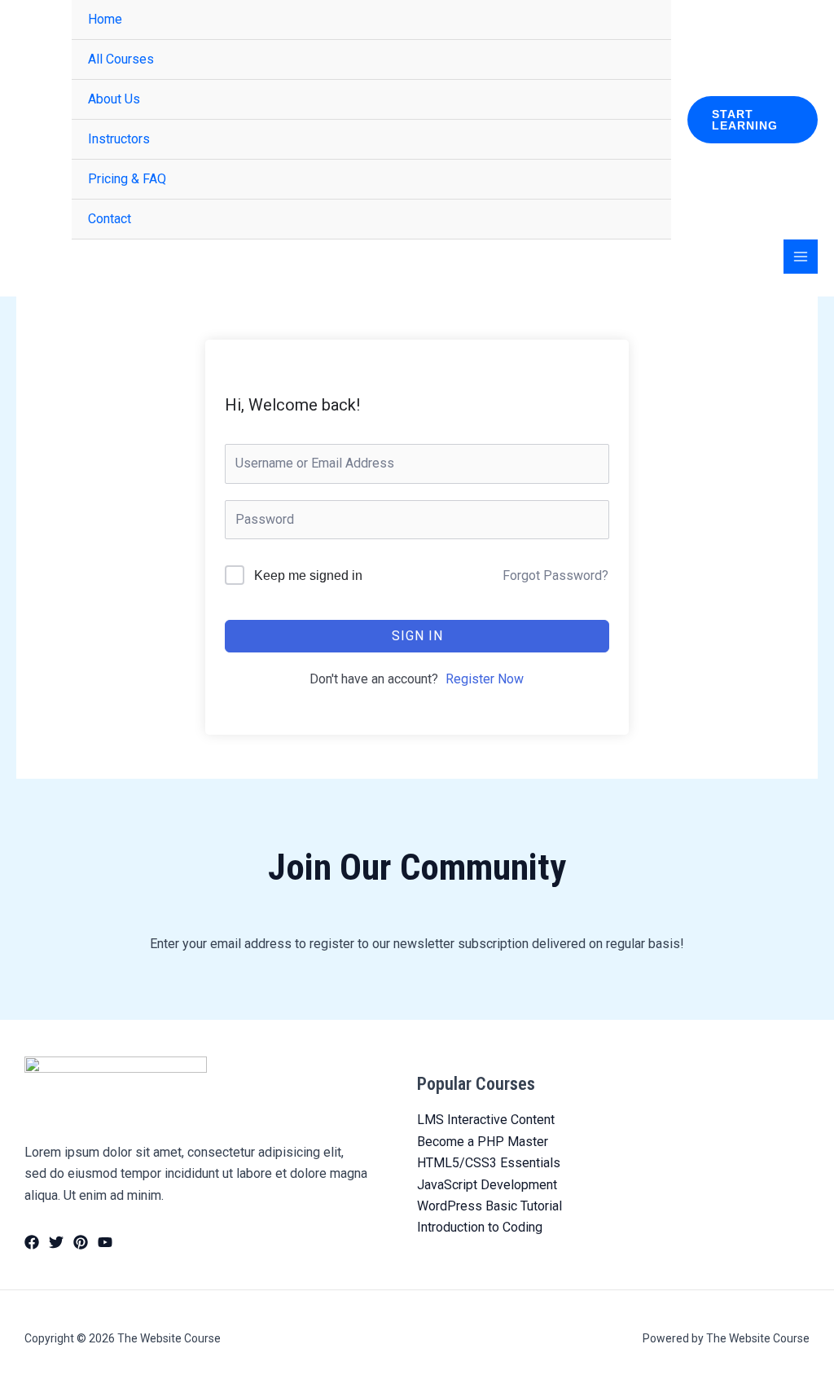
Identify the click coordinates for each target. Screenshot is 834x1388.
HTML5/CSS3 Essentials (488, 1163)
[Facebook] (31, 1242)
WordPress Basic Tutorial (489, 1206)
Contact (109, 218)
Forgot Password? (555, 575)
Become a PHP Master (482, 1141)
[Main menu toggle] (801, 256)
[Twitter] (56, 1242)
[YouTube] (105, 1242)
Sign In (417, 635)
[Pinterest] (80, 1242)
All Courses (121, 59)
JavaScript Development (487, 1185)
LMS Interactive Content (486, 1119)
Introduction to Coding (479, 1227)
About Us (114, 99)
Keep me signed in (308, 575)
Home (105, 19)
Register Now (485, 679)
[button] (752, 119)
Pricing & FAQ (127, 179)
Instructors (119, 139)
